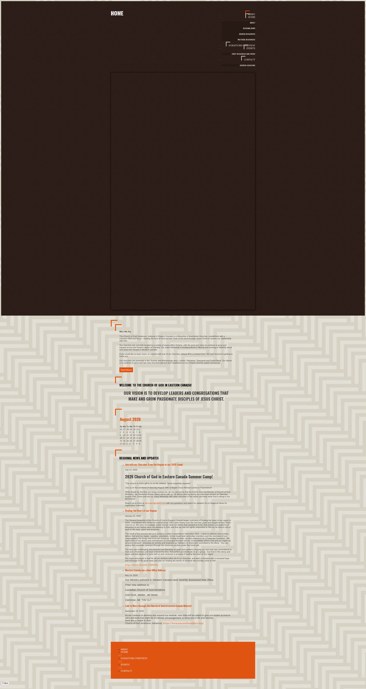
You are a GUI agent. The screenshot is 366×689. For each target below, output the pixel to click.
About (252, 22)
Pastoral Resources (246, 39)
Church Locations (247, 65)
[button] (250, 13)
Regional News (249, 28)
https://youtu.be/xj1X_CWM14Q (141, 565)
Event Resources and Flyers (243, 54)
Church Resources (247, 34)
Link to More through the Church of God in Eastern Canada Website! (158, 606)
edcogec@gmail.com (155, 503)
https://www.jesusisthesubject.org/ (183, 623)
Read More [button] (126, 370)
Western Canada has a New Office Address (145, 570)
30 (121, 444)
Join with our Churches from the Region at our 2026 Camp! (154, 464)
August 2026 (130, 419)
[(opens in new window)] (5, 684)
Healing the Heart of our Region (141, 510)
